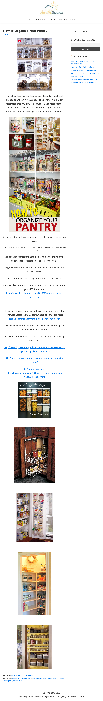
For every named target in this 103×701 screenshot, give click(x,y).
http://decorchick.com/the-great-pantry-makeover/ (34, 318)
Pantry (5, 681)
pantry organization (15, 681)
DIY (20, 678)
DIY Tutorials (22, 675)
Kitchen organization (39, 678)
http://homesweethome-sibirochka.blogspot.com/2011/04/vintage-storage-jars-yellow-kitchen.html (34, 372)
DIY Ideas (14, 675)
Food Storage (26, 678)
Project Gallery (33, 675)
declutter (15, 678)
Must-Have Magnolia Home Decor (82, 67)
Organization (52, 678)
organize (61, 678)
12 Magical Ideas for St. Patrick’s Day (83, 70)
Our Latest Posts (80, 56)
